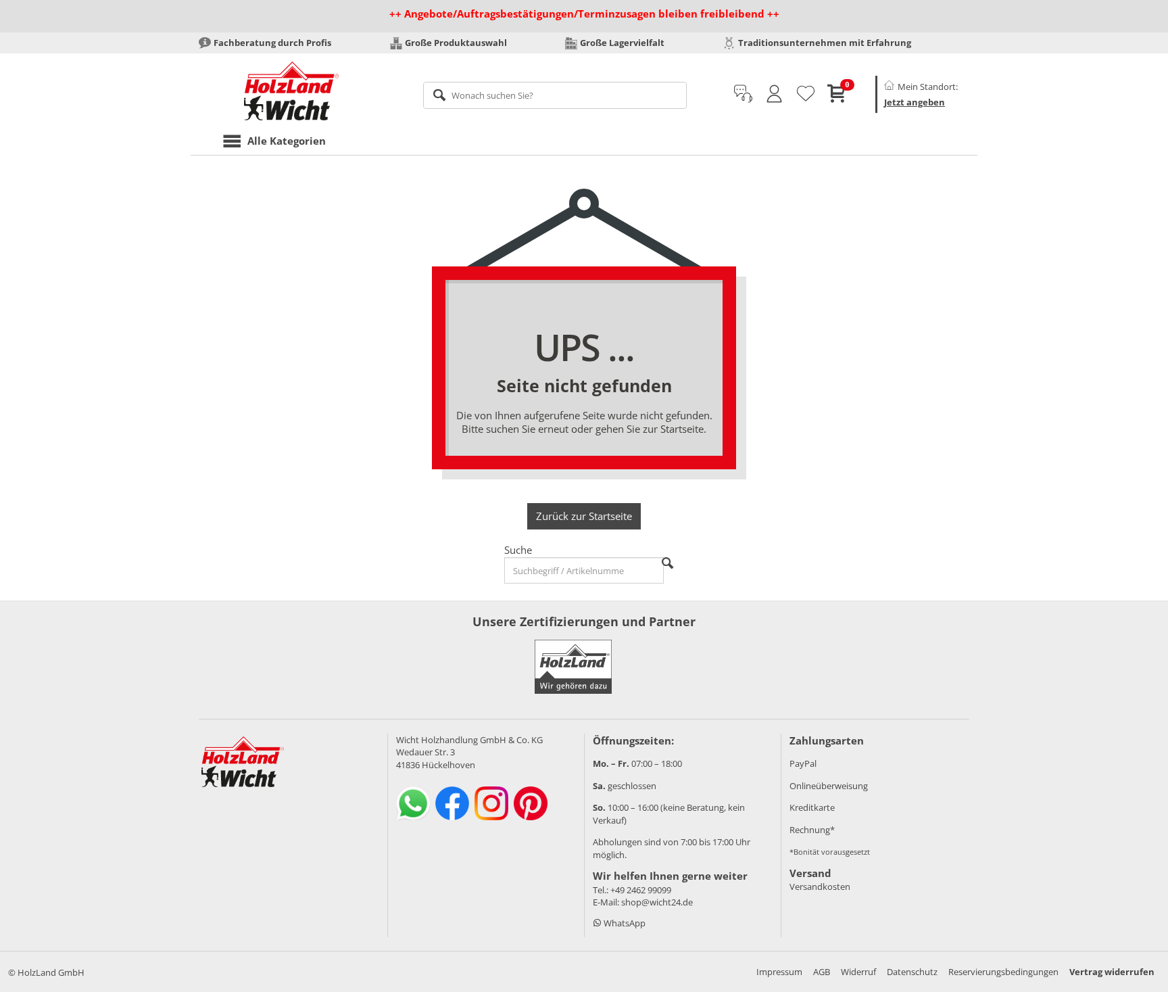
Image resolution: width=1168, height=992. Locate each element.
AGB (821, 972)
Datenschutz (912, 972)
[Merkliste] (805, 94)
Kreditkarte (812, 807)
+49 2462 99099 (640, 890)
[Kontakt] (743, 94)
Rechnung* (812, 830)
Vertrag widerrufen (1111, 972)
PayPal (803, 763)
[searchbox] (555, 95)
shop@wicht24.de (657, 902)
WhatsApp (624, 923)
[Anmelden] (774, 94)
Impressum (779, 972)
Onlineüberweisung (828, 786)
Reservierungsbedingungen (1003, 972)
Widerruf (858, 972)
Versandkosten (819, 886)
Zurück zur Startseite (584, 516)
